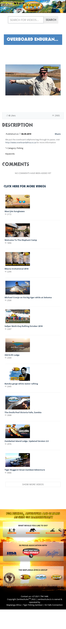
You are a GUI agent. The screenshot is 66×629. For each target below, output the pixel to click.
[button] (5, 6)
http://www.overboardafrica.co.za (20, 142)
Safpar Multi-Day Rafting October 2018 (24, 326)
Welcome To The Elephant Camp (21, 240)
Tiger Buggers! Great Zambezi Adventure (25, 469)
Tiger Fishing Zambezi (33, 605)
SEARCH (51, 20)
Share (58, 134)
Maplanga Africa (13, 605)
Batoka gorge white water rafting (21, 383)
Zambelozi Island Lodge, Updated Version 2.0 (27, 441)
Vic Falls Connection (54, 605)
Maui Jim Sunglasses (15, 211)
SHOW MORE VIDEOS (33, 484)
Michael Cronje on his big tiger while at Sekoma (28, 297)
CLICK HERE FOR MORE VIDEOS (25, 186)
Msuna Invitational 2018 (16, 268)
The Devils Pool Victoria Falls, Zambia (23, 412)
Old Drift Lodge (12, 355)
